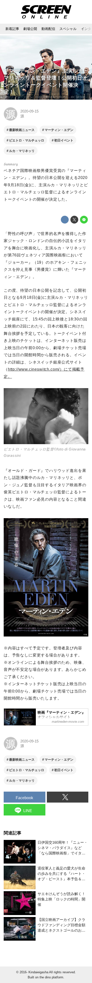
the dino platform (51, 977)
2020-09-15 (29, 111)
